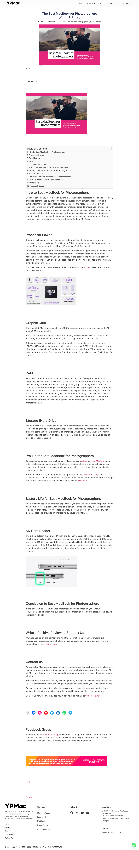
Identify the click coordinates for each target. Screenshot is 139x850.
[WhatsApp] (64, 713)
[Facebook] (34, 713)
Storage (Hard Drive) (38, 164)
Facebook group (51, 734)
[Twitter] (52, 713)
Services (89, 3)
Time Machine (97, 461)
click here (83, 480)
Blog (101, 3)
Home (80, 3)
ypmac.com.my (92, 696)
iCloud (84, 461)
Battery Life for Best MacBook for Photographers (50, 170)
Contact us (34, 183)
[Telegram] (70, 713)
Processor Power (36, 155)
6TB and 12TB (90, 474)
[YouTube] (46, 713)
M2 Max (87, 267)
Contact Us (111, 3)
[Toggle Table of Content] (109, 148)
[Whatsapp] (134, 845)
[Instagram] (40, 713)
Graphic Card (34, 158)
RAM (31, 161)
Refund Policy (10, 838)
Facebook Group (37, 186)
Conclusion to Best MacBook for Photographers (50, 177)
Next (28, 782)
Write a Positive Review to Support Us (46, 180)
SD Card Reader (36, 173)
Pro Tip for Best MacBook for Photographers (48, 167)
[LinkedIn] (58, 713)
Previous (30, 797)
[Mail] (27, 713)
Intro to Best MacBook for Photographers (46, 152)
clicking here (50, 644)
